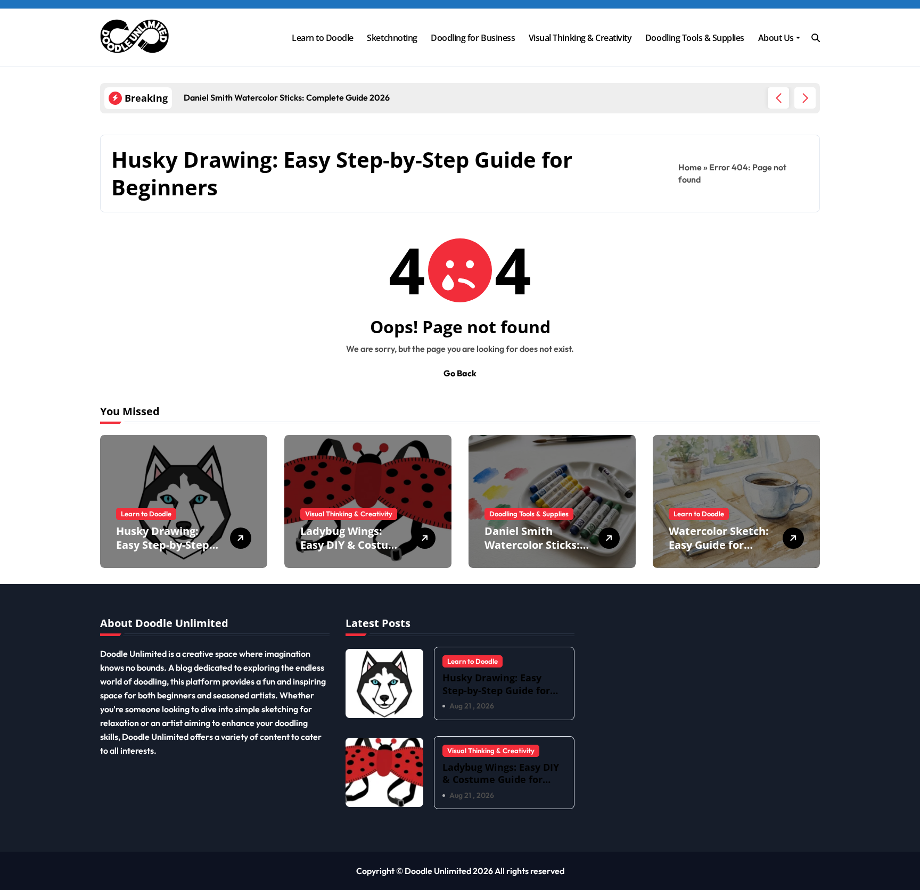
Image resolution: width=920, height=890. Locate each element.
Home (690, 167)
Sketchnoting (392, 38)
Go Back (460, 373)
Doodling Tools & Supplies (694, 38)
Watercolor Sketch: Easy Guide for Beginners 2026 (719, 545)
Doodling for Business (473, 38)
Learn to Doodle (323, 38)
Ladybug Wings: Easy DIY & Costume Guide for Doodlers (352, 545)
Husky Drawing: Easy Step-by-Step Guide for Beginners (168, 545)
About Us (776, 38)
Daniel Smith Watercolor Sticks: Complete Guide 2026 (532, 552)
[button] (805, 98)
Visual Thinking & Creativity (580, 38)
